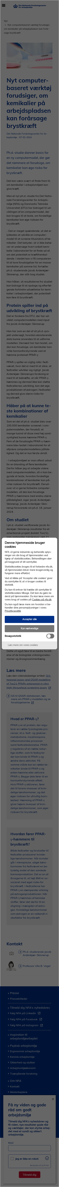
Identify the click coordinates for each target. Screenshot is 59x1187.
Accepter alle (29, 619)
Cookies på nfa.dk (41, 599)
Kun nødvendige (29, 628)
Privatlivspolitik (13, 610)
